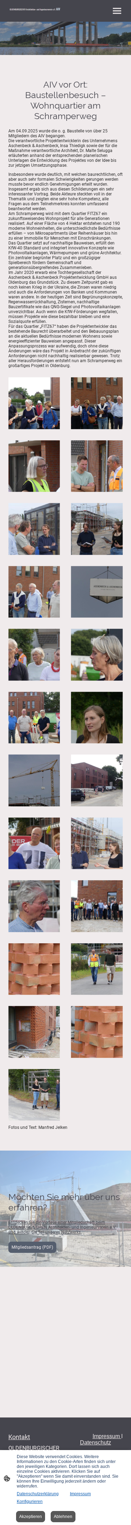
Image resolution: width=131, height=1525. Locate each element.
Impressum (80, 1493)
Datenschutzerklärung (38, 1493)
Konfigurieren (30, 1501)
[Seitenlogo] (35, 10)
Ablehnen (63, 1516)
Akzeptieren (30, 1516)
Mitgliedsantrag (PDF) (32, 1247)
